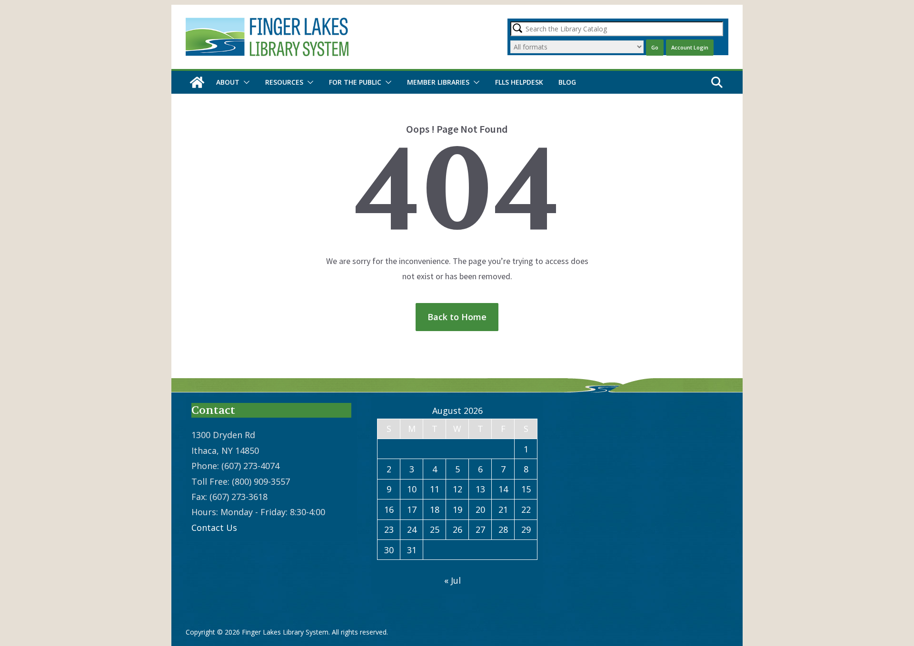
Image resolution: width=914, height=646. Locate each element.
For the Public (355, 82)
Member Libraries (438, 82)
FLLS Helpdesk (519, 82)
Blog (567, 82)
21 (503, 509)
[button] (244, 82)
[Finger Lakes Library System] (197, 82)
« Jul (452, 580)
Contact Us (214, 527)
